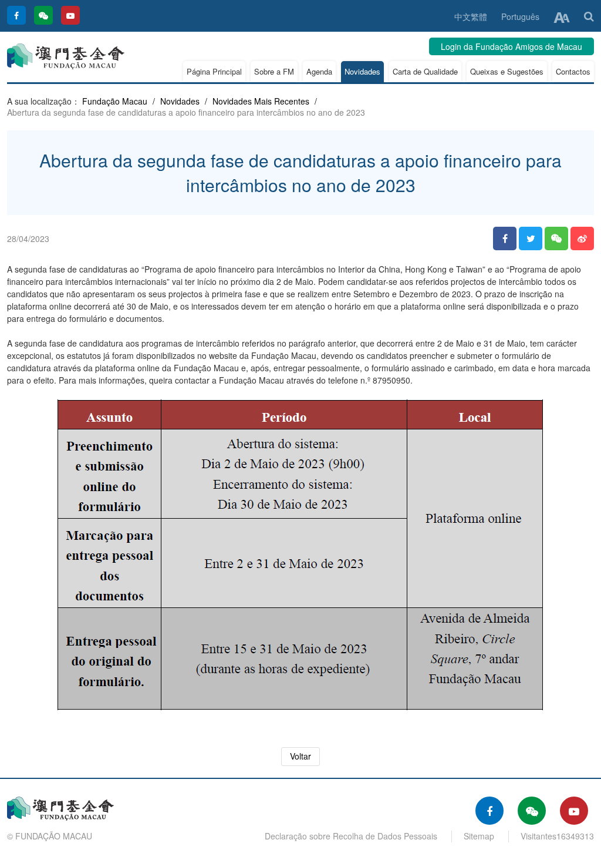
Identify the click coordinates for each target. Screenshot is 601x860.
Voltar (300, 756)
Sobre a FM (274, 71)
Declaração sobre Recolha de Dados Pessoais (351, 836)
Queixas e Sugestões (506, 71)
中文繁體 (470, 16)
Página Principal (214, 71)
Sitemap (479, 836)
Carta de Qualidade (425, 71)
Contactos (573, 71)
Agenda (319, 71)
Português (520, 16)
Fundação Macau (114, 101)
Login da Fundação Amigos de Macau (511, 46)
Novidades (362, 71)
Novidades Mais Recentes (260, 101)
